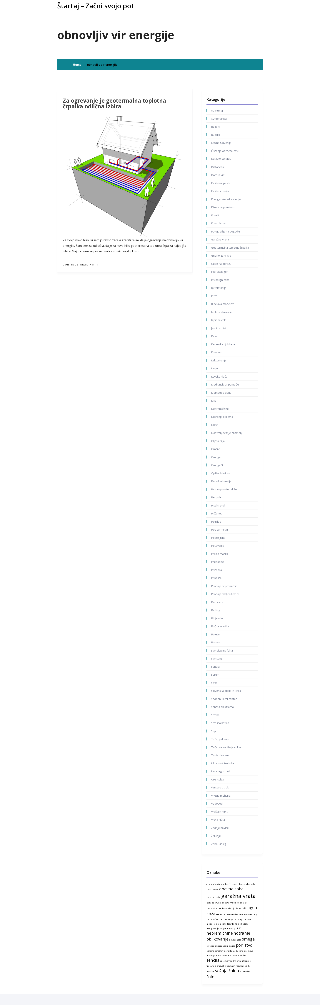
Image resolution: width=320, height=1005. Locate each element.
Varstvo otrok (220, 787)
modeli (247, 919)
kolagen (249, 907)
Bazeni (215, 126)
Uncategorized (220, 771)
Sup (213, 731)
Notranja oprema (222, 416)
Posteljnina (218, 537)
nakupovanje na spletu (217, 928)
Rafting (215, 610)
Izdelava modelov (222, 304)
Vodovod (217, 803)
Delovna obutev (221, 159)
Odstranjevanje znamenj (226, 433)
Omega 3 (217, 465)
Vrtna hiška (218, 819)
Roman (215, 642)
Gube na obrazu (221, 263)
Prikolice (216, 578)
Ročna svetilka (220, 626)
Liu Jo (214, 368)
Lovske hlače (219, 376)
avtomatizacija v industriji (218, 884)
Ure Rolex (217, 779)
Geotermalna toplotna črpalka (230, 247)
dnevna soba (231, 888)
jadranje (243, 902)
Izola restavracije (222, 312)
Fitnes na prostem (222, 207)
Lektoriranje (218, 360)
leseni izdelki (245, 914)
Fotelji (215, 215)
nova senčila (235, 939)
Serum (215, 674)
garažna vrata (238, 896)
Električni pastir (221, 183)
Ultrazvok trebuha (222, 763)
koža (210, 913)
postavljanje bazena (233, 951)
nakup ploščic (236, 928)
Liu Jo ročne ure (214, 919)
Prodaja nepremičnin (224, 586)
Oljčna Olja (218, 441)
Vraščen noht (219, 811)
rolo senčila (240, 955)
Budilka (215, 135)
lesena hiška (232, 914)
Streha (215, 715)
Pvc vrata (217, 602)
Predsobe (217, 562)
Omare (215, 449)
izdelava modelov (230, 902)
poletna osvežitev (214, 951)
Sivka (214, 683)
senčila (213, 960)
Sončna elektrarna (222, 707)
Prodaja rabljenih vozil (225, 594)
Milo (213, 400)
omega (248, 939)
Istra (214, 296)
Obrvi (214, 425)
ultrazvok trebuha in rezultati (229, 966)
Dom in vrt (217, 175)
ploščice (231, 946)
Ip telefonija (218, 288)
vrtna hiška (245, 971)
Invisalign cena (220, 280)
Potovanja (217, 545)
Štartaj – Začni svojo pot (95, 5)
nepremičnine (219, 933)
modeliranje (212, 924)
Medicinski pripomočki (225, 384)
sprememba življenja (230, 961)
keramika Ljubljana (231, 908)
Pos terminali (219, 529)
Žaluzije (216, 836)
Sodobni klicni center (224, 699)
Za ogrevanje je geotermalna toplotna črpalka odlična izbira (114, 103)
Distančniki (217, 167)
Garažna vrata (220, 239)
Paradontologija (221, 481)
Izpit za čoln (218, 320)
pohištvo (244, 945)
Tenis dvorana (220, 755)
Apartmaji (217, 110)
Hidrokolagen (219, 271)
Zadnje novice (220, 828)
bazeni (235, 884)
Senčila (215, 666)
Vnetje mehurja (221, 795)
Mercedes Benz (221, 392)
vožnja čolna (227, 970)
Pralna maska (219, 554)
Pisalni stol (218, 505)
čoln (210, 976)
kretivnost (221, 914)
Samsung (217, 658)
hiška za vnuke (213, 902)
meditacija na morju (233, 919)
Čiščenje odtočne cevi (225, 151)
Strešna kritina (220, 723)
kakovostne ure (213, 908)
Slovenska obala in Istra (226, 690)
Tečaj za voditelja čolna (226, 747)
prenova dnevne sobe (224, 955)
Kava (214, 336)
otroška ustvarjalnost (216, 946)
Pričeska (216, 570)
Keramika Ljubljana (223, 344)
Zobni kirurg (218, 844)
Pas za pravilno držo (224, 489)
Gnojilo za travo (221, 255)
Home (77, 65)
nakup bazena (242, 924)
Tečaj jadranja (220, 739)
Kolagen (216, 352)
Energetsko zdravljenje (226, 199)
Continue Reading (78, 264)
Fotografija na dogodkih (226, 231)
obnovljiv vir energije (102, 65)
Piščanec (216, 513)
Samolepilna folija (222, 650)
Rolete (215, 634)
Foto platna (218, 223)
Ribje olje (217, 618)
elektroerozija (213, 897)
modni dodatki (226, 924)
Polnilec (216, 521)
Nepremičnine (220, 409)
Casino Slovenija (221, 142)
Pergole (216, 497)
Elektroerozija (220, 191)
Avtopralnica (219, 118)
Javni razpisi (218, 328)
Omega (216, 457)
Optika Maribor (220, 473)
